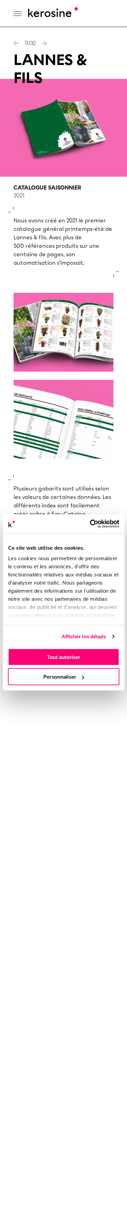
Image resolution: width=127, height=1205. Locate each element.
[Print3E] (16, 43)
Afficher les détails (84, 636)
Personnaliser (59, 677)
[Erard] (44, 43)
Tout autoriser (63, 657)
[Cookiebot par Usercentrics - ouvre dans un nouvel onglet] (90, 524)
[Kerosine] (52, 13)
